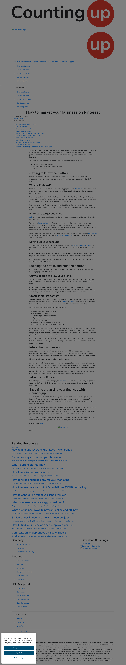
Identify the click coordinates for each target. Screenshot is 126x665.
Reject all (19, 653)
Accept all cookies (19, 648)
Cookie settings (19, 658)
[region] (18, 648)
